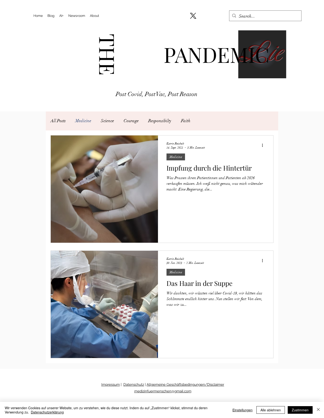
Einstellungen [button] (242, 410)
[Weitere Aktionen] (264, 145)
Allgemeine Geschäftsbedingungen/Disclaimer (185, 384)
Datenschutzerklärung (47, 412)
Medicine (83, 120)
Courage (131, 120)
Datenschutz (133, 384)
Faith (185, 120)
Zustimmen (300, 410)
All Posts (58, 120)
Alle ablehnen (270, 410)
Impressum (110, 384)
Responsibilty (159, 120)
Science (107, 120)
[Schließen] (318, 410)
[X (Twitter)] (193, 16)
